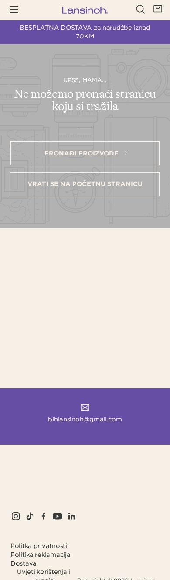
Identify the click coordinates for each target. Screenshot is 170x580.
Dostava (23, 563)
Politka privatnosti (38, 545)
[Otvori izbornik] (20, 10)
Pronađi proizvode (82, 153)
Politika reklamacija (40, 554)
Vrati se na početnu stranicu (85, 183)
